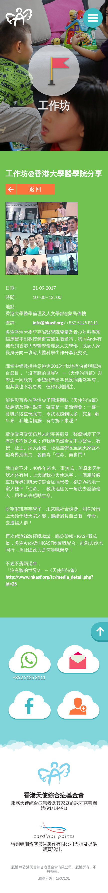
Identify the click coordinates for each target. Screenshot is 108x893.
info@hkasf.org (48, 322)
